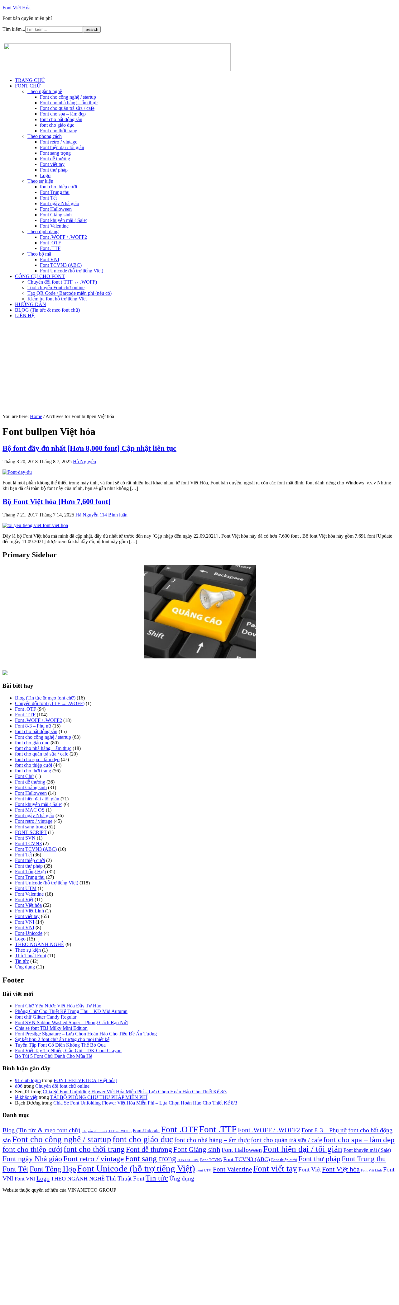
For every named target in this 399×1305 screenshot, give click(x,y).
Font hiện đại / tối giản (37, 798)
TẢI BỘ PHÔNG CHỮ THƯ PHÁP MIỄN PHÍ (98, 1097)
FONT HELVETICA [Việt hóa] (85, 1080)
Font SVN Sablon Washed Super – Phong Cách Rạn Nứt (71, 1022)
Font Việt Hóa (16, 7)
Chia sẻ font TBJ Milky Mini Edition (51, 1028)
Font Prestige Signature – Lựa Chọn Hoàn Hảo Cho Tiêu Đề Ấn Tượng (86, 1033)
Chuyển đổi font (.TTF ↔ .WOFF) (49, 703)
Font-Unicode (28, 933)
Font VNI (24, 922)
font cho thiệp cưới (33, 765)
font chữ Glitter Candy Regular (45, 1017)
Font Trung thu (30, 877)
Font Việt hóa (28, 905)
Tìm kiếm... (13, 29)
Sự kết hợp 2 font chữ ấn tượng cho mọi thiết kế (62, 1039)
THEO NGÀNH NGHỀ (39, 944)
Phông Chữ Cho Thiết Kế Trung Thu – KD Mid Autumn (71, 1011)
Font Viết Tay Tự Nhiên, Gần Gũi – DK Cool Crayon (68, 1050)
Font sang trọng (30, 826)
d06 (18, 1086)
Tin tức (22, 961)
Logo (20, 938)
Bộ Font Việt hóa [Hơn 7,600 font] (56, 501)
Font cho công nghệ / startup (43, 737)
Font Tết (23, 854)
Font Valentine (29, 894)
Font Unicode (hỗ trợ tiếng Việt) (46, 882)
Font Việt (24, 899)
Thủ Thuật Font (30, 955)
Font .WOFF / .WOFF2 (38, 720)
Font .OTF (25, 709)
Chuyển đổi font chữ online (62, 1086)
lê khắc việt (26, 1097)
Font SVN (25, 838)
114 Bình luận (113, 514)
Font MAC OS (30, 810)
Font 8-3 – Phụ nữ (33, 725)
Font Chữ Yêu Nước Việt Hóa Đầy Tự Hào (58, 1005)
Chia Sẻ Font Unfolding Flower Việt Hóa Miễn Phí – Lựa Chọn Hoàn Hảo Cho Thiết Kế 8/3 (135, 1091)
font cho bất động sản (36, 731)
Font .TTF (25, 714)
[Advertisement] (199, 367)
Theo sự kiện (28, 950)
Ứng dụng (25, 966)
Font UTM (25, 888)
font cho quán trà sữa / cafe (41, 753)
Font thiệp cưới (30, 860)
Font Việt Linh (29, 910)
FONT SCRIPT (31, 832)
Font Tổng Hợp (30, 871)
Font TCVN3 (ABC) (36, 849)
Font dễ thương (30, 781)
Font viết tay (27, 916)
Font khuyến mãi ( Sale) (38, 804)
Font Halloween (31, 793)
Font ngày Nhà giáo (34, 815)
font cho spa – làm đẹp (37, 759)
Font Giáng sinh (31, 787)
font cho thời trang (33, 770)
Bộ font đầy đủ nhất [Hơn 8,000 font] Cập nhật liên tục (89, 448)
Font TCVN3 (28, 843)
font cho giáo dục (32, 742)
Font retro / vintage (33, 821)
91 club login (28, 1080)
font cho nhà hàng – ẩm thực (43, 748)
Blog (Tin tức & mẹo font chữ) (45, 697)
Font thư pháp (29, 866)
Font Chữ (24, 776)
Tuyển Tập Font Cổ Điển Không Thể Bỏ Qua (60, 1045)
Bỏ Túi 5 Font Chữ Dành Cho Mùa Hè (53, 1056)
